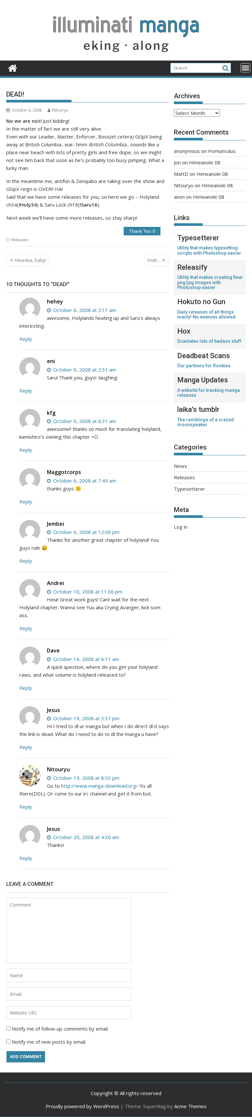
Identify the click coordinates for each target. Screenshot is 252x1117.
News (180, 466)
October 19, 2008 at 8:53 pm (85, 778)
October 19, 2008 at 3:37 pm (85, 718)
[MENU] (245, 67)
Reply (25, 339)
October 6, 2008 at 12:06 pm (85, 532)
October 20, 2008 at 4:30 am (85, 837)
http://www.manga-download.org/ (99, 785)
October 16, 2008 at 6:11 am (85, 659)
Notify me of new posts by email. (49, 1041)
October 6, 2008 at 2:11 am (84, 310)
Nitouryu (60, 110)
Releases (19, 240)
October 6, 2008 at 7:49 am (84, 480)
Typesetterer (189, 488)
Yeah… (154, 260)
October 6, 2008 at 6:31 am (84, 421)
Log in (180, 526)
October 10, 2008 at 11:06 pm (87, 591)
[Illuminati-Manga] (126, 56)
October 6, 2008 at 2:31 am (84, 369)
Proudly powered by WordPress (82, 1106)
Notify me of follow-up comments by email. (60, 1028)
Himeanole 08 (204, 162)
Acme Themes (190, 1106)
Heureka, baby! (30, 260)
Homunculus (222, 151)
